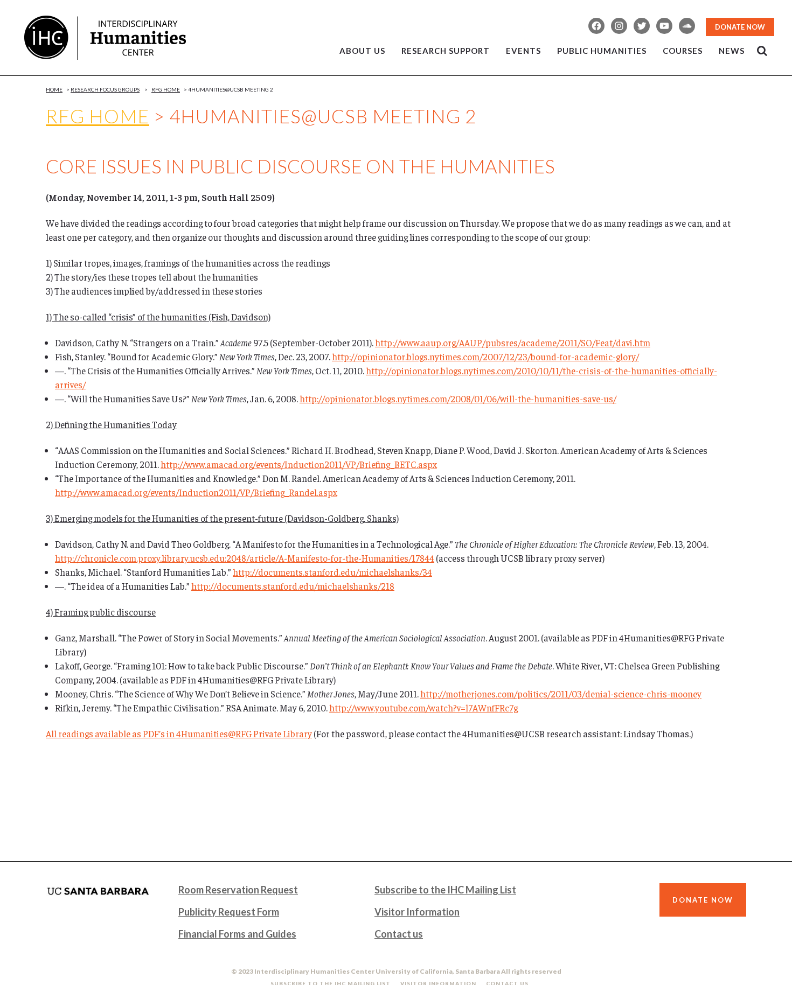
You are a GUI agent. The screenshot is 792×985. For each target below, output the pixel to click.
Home (54, 89)
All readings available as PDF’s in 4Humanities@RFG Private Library (179, 733)
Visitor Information (417, 912)
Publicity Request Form (228, 912)
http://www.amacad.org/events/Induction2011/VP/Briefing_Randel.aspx (196, 492)
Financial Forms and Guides (237, 934)
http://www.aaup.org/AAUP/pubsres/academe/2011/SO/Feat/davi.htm (512, 342)
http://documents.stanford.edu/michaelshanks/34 (332, 572)
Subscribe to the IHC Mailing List (445, 890)
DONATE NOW (740, 27)
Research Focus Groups (105, 89)
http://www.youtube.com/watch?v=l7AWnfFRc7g (423, 708)
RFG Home (97, 115)
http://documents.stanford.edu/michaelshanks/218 (292, 586)
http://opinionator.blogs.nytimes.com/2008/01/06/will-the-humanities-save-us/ (458, 398)
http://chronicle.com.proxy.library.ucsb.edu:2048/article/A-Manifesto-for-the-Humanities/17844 (244, 558)
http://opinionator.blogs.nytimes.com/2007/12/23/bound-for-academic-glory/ (485, 356)
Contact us (398, 934)
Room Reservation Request (238, 890)
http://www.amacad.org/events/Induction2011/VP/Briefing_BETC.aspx (299, 464)
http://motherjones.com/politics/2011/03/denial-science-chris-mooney (560, 694)
